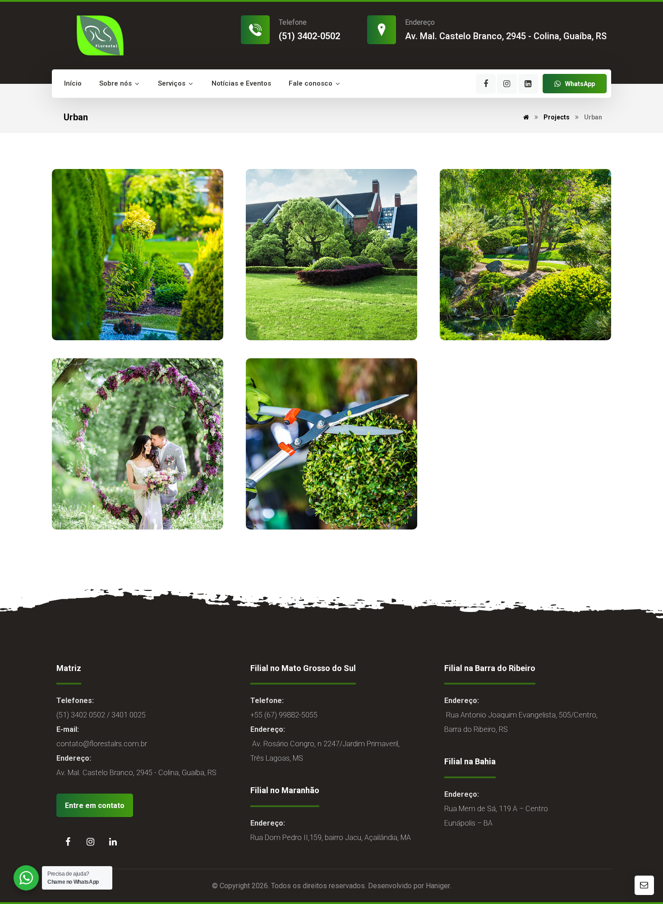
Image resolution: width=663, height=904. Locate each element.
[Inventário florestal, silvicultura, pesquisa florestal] (99, 35)
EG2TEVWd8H (110, 325)
